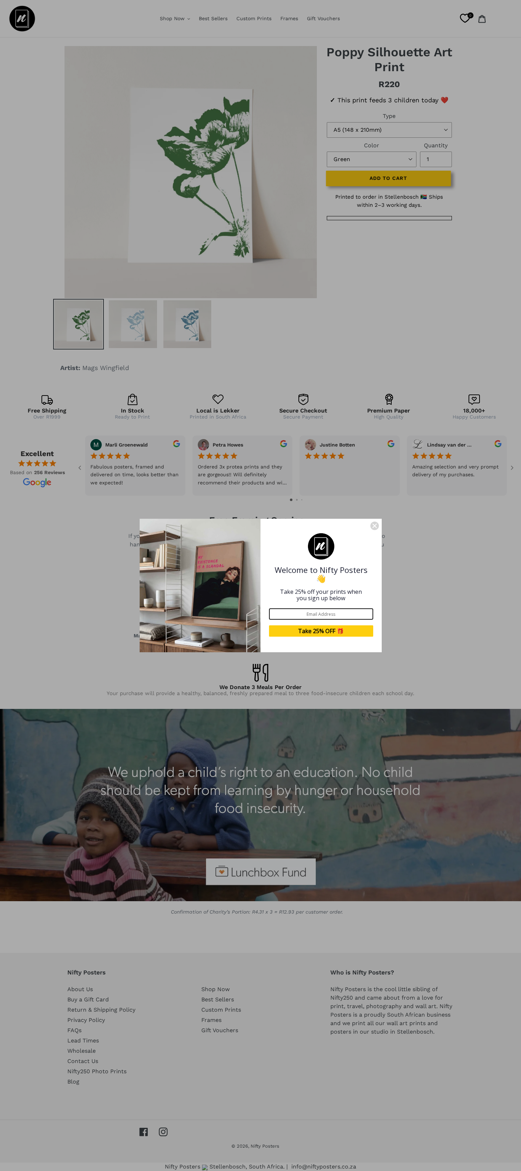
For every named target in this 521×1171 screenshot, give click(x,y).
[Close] (374, 526)
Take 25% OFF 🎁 (321, 631)
